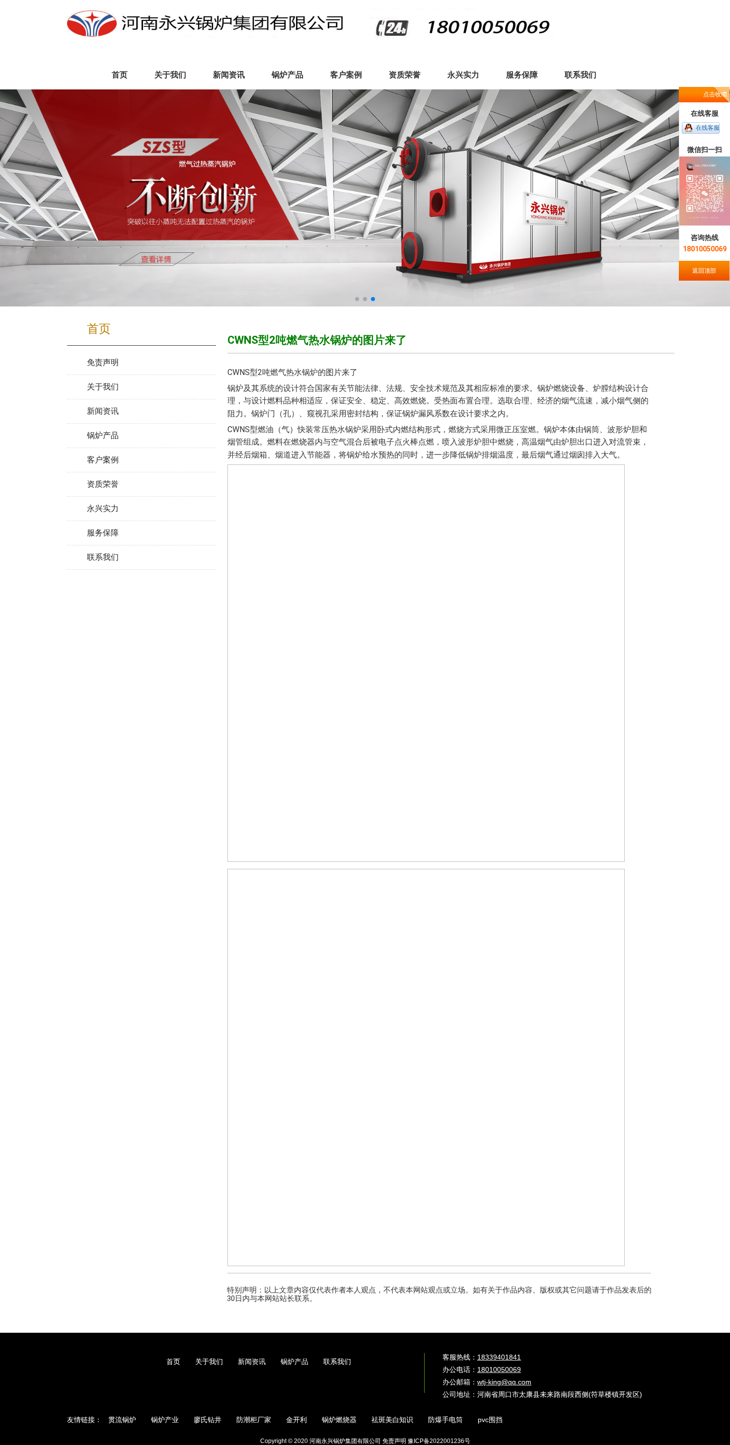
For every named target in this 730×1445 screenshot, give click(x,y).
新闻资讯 (252, 1362)
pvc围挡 (490, 1420)
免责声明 (394, 1441)
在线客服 (708, 127)
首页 (173, 1362)
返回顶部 (704, 270)
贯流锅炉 (122, 1420)
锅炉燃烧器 (339, 1420)
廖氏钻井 (207, 1420)
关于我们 (209, 1362)
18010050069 (499, 1369)
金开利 (296, 1420)
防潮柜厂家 (253, 1420)
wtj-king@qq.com (504, 1382)
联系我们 (337, 1362)
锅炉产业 (165, 1420)
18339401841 (499, 1357)
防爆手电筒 (445, 1420)
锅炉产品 (294, 1362)
